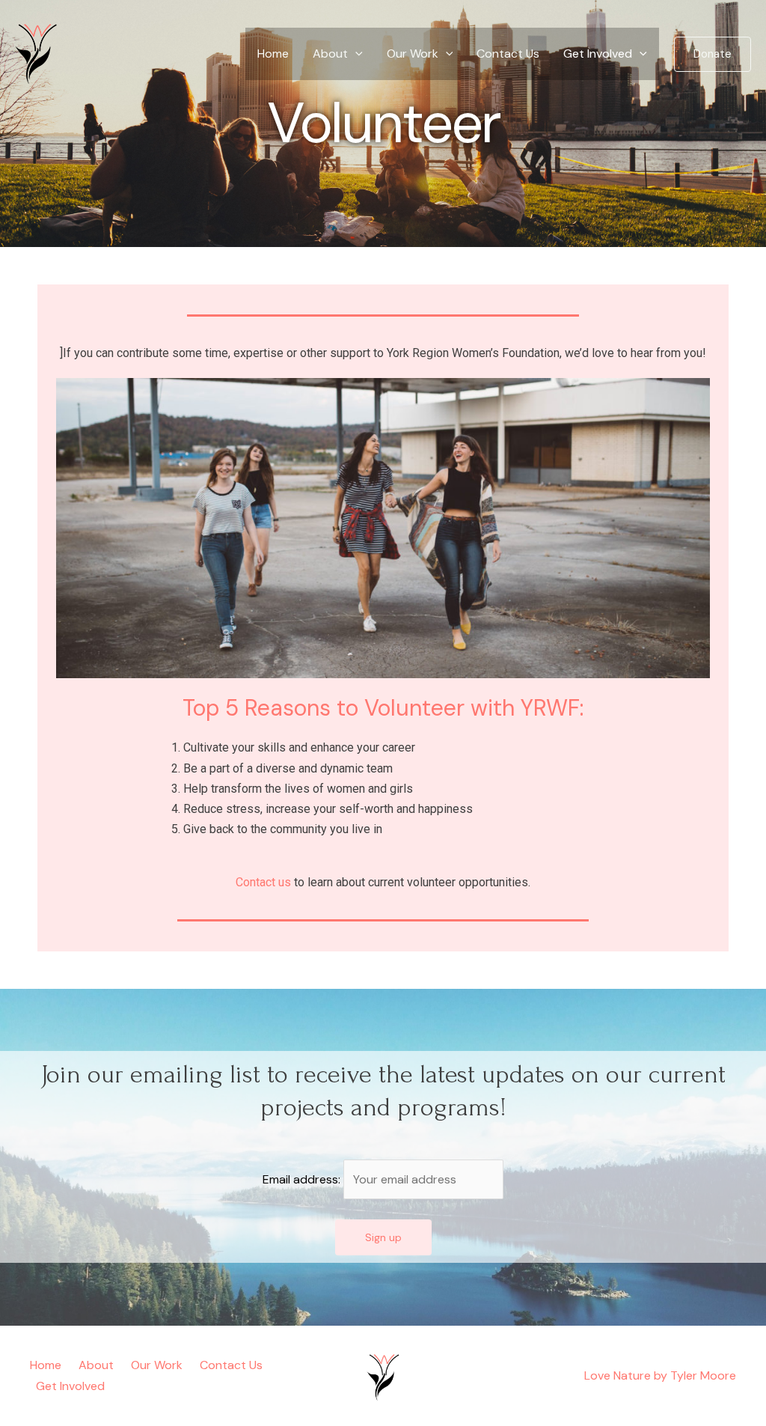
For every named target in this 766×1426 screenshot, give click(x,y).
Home (273, 53)
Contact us (263, 882)
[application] (355, 54)
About (330, 53)
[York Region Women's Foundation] (37, 53)
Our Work (412, 53)
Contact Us (508, 53)
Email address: (303, 1179)
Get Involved (597, 53)
